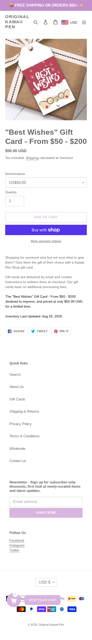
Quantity (11, 192)
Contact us (17, 461)
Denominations (15, 174)
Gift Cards (17, 399)
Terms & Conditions (24, 436)
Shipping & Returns (24, 411)
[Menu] (84, 22)
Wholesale (17, 448)
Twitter (14, 550)
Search (15, 374)
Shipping (32, 158)
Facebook (16, 540)
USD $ (44, 582)
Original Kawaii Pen (17, 21)
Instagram (17, 545)
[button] (14, 600)
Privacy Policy (20, 424)
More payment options (46, 241)
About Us (16, 387)
